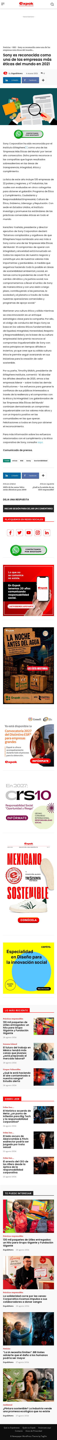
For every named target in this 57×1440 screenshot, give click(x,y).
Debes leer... (8, 1107)
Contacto (19, 1431)
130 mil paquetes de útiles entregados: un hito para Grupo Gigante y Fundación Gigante (16, 1028)
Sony (28, 460)
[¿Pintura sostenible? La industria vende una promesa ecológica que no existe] (28, 1385)
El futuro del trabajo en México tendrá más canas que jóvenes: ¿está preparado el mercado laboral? (17, 1053)
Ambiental (7, 1405)
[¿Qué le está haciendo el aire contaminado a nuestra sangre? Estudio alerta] (44, 1077)
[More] (43, 80)
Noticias (6, 47)
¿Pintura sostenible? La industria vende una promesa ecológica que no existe (27, 1410)
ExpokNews (16, 73)
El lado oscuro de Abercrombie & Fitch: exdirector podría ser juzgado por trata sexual (16, 1142)
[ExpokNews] (6, 73)
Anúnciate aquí (44, 1427)
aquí (40, 442)
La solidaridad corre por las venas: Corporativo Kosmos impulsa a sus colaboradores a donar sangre (25, 1299)
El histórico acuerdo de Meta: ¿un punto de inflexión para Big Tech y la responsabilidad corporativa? (17, 1116)
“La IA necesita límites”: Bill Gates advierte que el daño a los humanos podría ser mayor (25, 1355)
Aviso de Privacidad (34, 1431)
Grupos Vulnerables (12, 1069)
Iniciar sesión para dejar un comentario (28, 508)
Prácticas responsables (13, 1019)
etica (14, 460)
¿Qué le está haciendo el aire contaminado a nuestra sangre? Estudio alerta (17, 1077)
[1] (26, 147)
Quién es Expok (28, 1427)
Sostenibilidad (40, 460)
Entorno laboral (10, 1044)
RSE (14, 47)
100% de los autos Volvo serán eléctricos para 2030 (14, 488)
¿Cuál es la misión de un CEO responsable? (43, 488)
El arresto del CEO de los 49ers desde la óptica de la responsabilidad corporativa (15, 1167)
